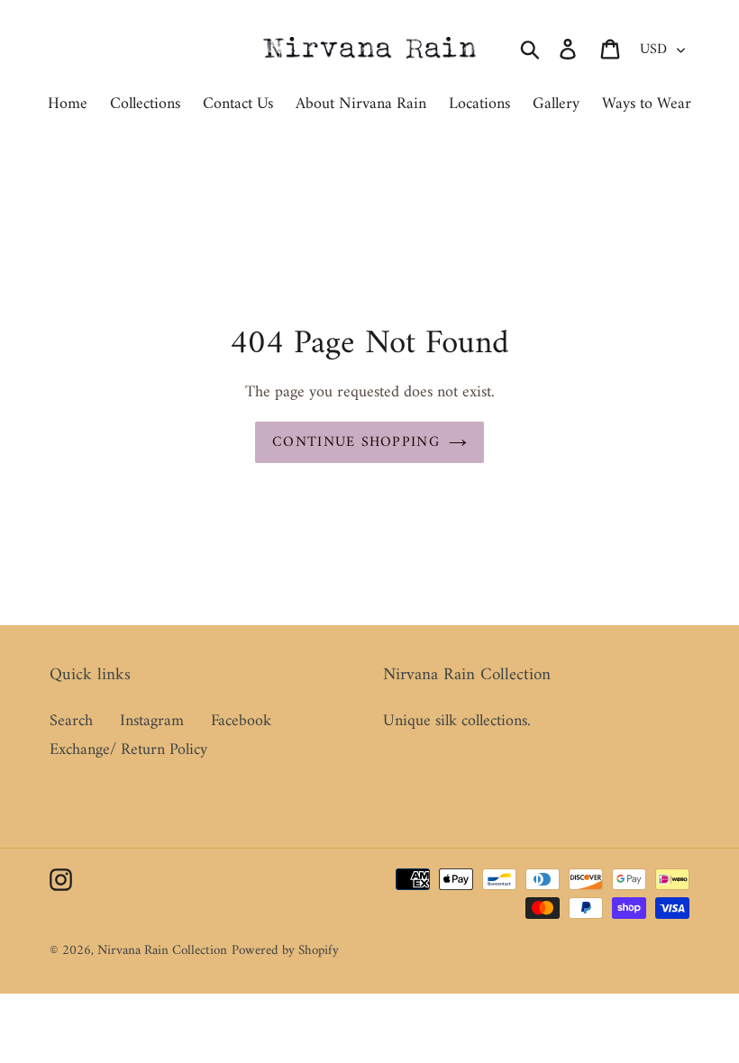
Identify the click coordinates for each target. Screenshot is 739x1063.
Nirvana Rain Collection (162, 951)
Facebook (241, 721)
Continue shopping (356, 442)
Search (71, 721)
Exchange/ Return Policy (128, 750)
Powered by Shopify (285, 951)
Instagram (152, 721)
